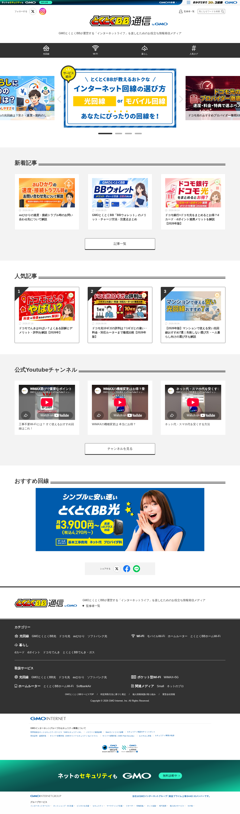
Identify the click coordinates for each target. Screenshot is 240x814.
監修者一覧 (189, 11)
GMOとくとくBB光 (44, 636)
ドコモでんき (51, 652)
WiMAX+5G (171, 677)
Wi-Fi (95, 54)
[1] (105, 133)
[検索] (222, 11)
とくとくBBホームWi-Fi (205, 636)
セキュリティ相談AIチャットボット (141, 732)
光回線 (46, 54)
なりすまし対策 (145, 736)
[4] (138, 133)
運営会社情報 (168, 694)
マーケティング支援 (114, 806)
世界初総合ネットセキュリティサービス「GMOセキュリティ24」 (56, 732)
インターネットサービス (40, 806)
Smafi (160, 686)
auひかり (79, 636)
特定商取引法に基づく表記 (113, 694)
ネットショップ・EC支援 (63, 806)
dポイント (33, 652)
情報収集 (140, 806)
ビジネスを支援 (83, 806)
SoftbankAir (83, 686)
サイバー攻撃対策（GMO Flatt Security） (118, 736)
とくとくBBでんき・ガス (79, 652)
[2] (118, 133)
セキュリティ (98, 806)
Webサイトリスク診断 (114, 732)
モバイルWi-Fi (156, 636)
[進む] (181, 99)
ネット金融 (151, 806)
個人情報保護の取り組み (144, 694)
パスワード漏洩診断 (94, 732)
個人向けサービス (177, 806)
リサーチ (129, 806)
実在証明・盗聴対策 (38, 736)
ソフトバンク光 (97, 636)
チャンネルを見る (120, 448)
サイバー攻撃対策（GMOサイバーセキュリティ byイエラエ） (74, 736)
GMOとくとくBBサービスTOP (79, 694)
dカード (20, 652)
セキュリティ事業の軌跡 (164, 735)
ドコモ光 (64, 636)
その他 (190, 806)
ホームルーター (177, 636)
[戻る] (59, 99)
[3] (128, 133)
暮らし (144, 54)
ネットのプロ (175, 686)
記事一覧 (120, 243)
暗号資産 (162, 806)
